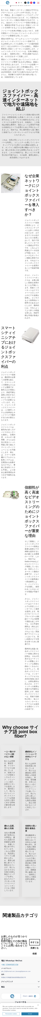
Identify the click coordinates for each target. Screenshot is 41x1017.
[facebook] (34, 3)
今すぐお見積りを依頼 (34, 943)
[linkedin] (28, 3)
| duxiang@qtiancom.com (22, 971)
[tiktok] (25, 3)
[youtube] (31, 3)
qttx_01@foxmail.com (8, 971)
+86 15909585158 (9, 964)
